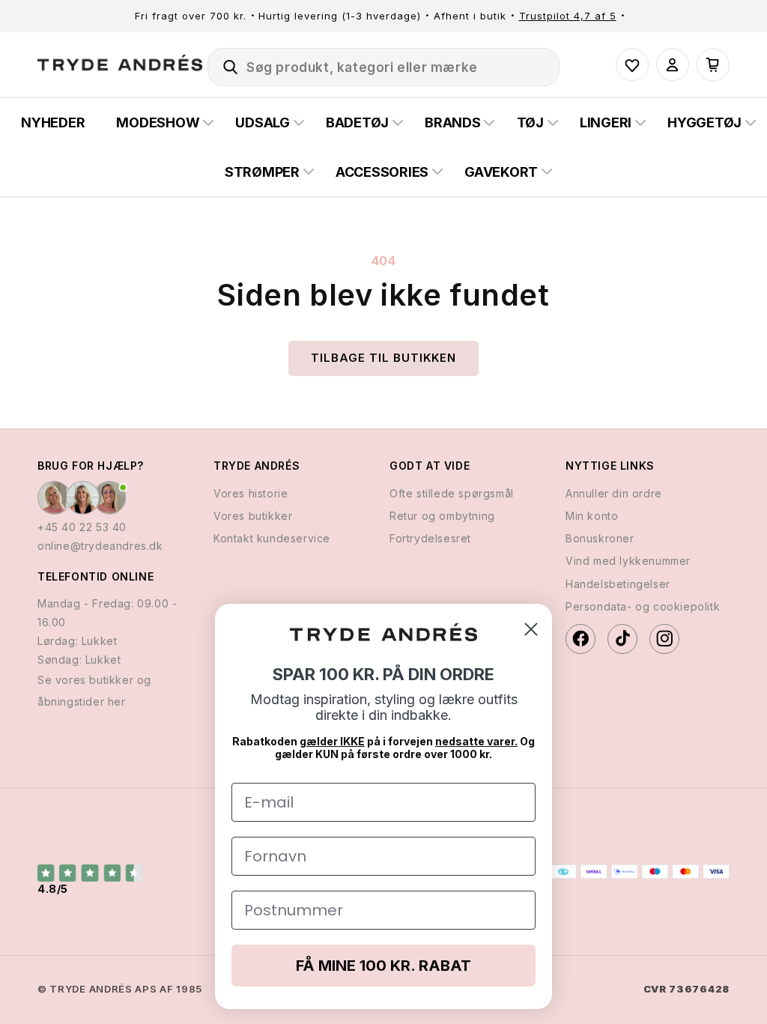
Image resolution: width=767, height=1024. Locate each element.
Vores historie (250, 493)
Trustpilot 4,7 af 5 (567, 16)
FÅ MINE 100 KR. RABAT (383, 966)
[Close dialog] (531, 629)
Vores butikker (252, 515)
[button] (223, 64)
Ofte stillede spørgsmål (451, 493)
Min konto (592, 515)
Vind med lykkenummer (628, 560)
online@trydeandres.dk (100, 545)
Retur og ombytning (442, 515)
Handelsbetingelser (618, 584)
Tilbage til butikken (383, 358)
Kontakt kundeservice (271, 538)
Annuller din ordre (614, 493)
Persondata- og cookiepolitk (643, 606)
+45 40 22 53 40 (82, 527)
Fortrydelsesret (430, 538)
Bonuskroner (600, 538)
